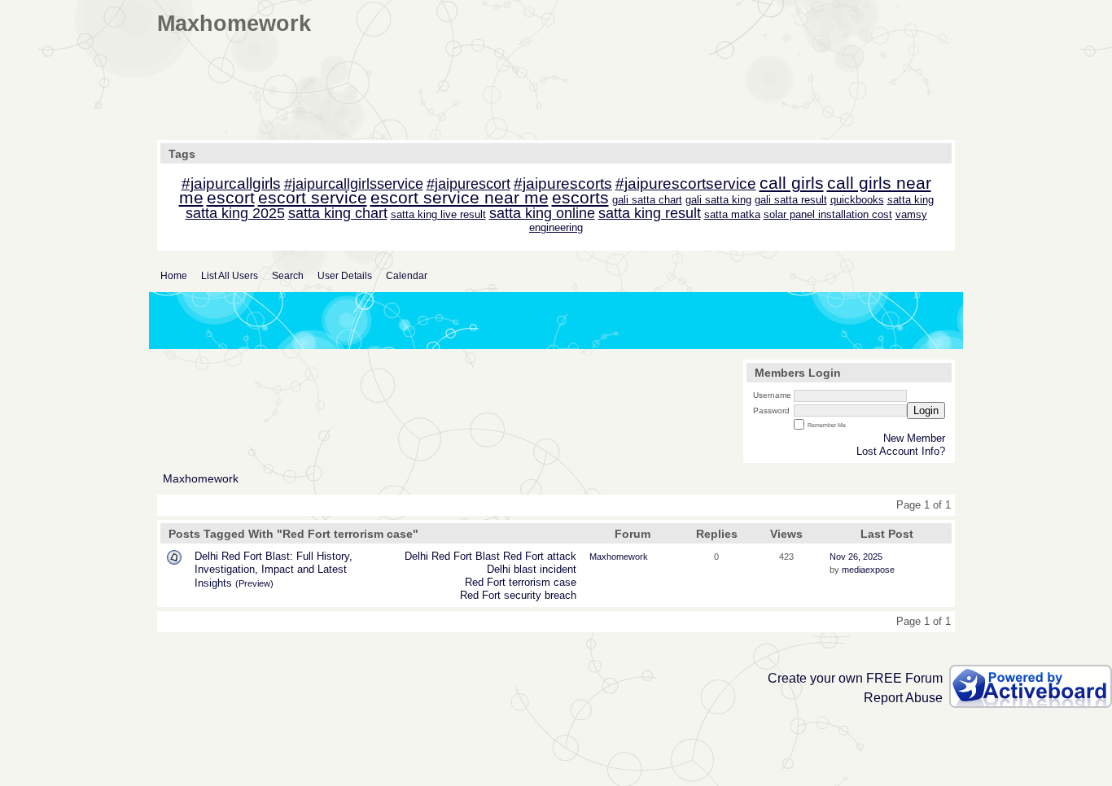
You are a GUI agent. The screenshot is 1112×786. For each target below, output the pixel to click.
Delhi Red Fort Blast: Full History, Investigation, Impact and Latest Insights (273, 569)
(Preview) (254, 583)
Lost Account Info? (900, 451)
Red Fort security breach (518, 595)
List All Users (229, 276)
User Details (344, 276)
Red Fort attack (539, 556)
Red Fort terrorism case (520, 582)
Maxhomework (201, 479)
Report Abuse (903, 698)
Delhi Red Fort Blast (452, 556)
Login (926, 410)
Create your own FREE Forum (855, 678)
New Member (914, 438)
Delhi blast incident (531, 569)
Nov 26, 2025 (856, 556)
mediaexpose (868, 569)
